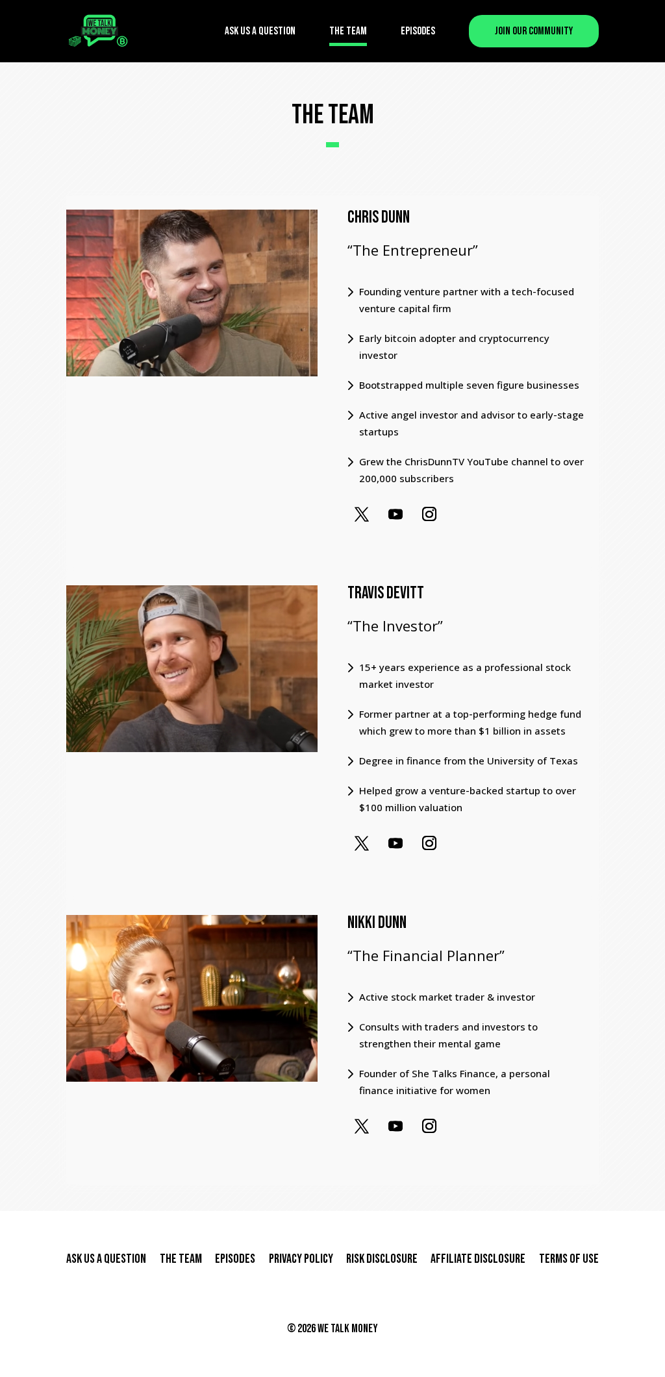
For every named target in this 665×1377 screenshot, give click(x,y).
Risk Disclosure (382, 1259)
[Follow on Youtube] (395, 514)
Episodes (418, 31)
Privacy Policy (301, 1259)
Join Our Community (534, 31)
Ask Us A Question (260, 31)
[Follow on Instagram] (429, 514)
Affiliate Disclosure (478, 1259)
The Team (348, 31)
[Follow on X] (361, 514)
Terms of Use (569, 1259)
